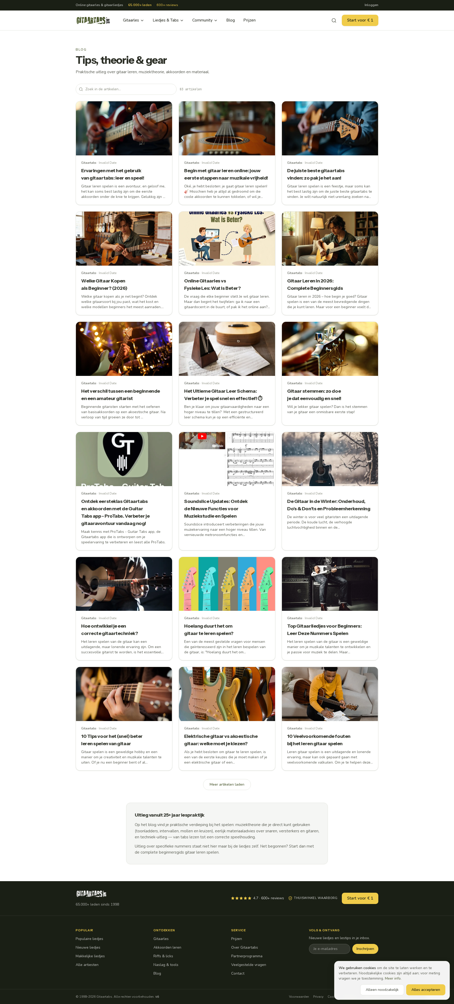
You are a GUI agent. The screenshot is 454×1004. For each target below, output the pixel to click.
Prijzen (249, 20)
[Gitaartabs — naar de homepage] (93, 20)
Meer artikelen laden (227, 784)
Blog (230, 20)
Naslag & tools (165, 964)
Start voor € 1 (360, 20)
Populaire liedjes (89, 938)
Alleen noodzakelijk (382, 989)
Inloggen (371, 5)
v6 (157, 997)
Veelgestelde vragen (248, 964)
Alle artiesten (87, 964)
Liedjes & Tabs (166, 20)
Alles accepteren (425, 989)
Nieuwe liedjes (88, 947)
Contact (237, 973)
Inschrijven (365, 948)
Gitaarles (131, 20)
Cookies (334, 997)
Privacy (318, 997)
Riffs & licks (163, 956)
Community (202, 20)
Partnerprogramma (246, 956)
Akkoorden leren (167, 947)
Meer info (393, 978)
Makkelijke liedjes (90, 956)
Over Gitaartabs (244, 947)
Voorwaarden (299, 997)
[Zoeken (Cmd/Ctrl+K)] (334, 20)
